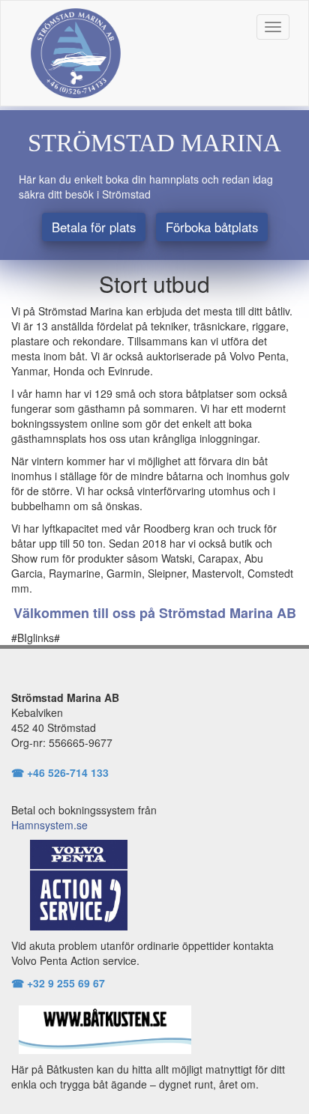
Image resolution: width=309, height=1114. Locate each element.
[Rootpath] (76, 50)
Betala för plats (94, 227)
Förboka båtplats (212, 227)
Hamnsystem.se (49, 824)
